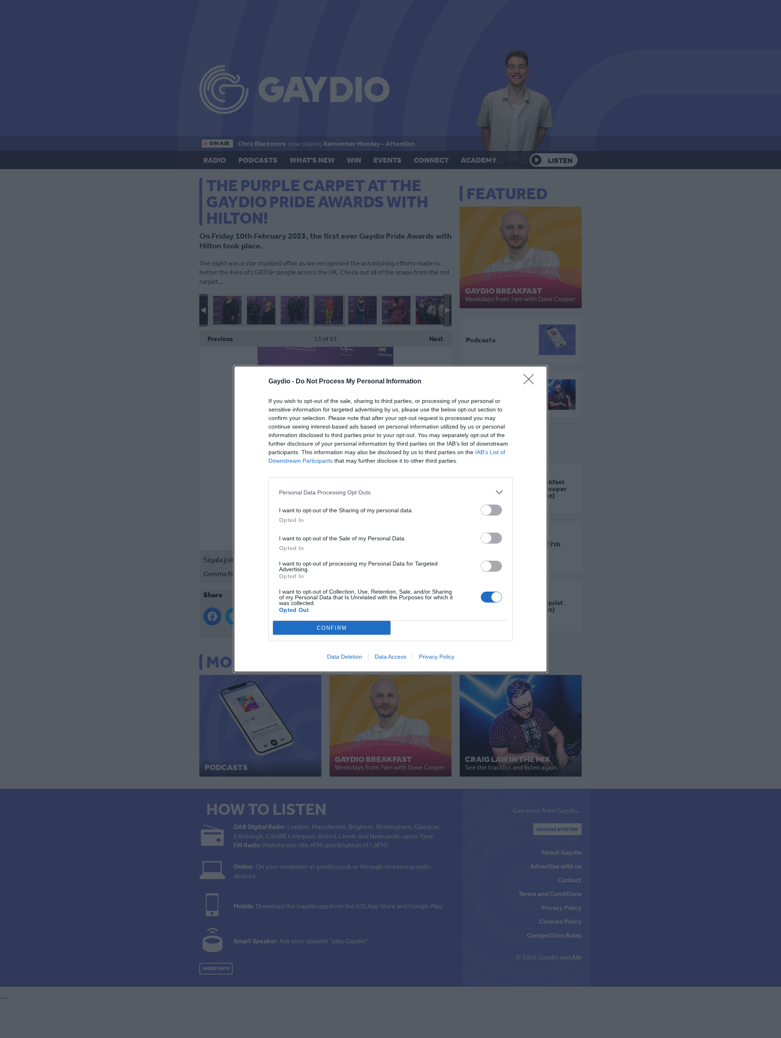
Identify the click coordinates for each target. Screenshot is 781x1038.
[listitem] (390, 492)
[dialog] (390, 519)
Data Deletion (344, 656)
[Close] (531, 382)
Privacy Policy (436, 656)
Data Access (390, 656)
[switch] (491, 510)
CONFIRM (332, 628)
